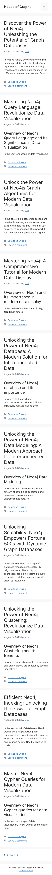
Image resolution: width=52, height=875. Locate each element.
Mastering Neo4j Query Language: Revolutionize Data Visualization (24, 110)
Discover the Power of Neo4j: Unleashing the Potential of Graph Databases (25, 34)
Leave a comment (17, 85)
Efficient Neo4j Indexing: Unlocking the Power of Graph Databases (25, 705)
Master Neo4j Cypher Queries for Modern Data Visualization (24, 782)
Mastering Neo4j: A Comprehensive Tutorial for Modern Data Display (25, 269)
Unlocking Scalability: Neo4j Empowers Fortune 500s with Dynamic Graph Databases (25, 538)
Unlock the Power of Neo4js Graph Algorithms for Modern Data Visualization (23, 193)
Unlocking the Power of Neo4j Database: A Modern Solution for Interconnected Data (25, 354)
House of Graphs (17, 7)
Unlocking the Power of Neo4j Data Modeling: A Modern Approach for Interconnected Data (24, 448)
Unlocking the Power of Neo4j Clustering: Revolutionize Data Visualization (24, 620)
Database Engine (17, 81)
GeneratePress (26, 870)
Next (14, 855)
